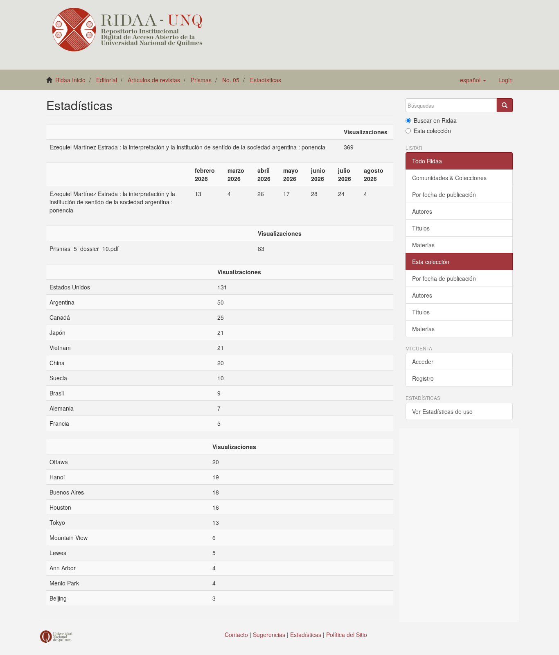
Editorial (106, 80)
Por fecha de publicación (444, 194)
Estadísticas (265, 80)
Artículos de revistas (154, 80)
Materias (423, 245)
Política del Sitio (346, 634)
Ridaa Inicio (70, 80)
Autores (422, 211)
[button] (473, 80)
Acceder (422, 361)
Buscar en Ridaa (435, 120)
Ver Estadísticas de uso (442, 411)
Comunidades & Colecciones (449, 178)
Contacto (236, 634)
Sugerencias (269, 634)
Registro (423, 378)
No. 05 (230, 80)
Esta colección (432, 130)
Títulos (421, 228)
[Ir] (504, 105)
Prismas (201, 80)
